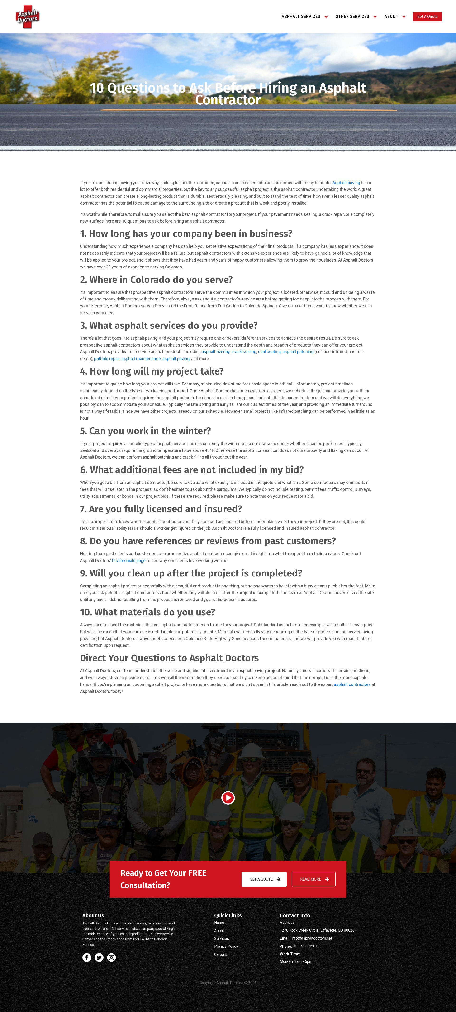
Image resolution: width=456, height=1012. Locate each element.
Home (219, 923)
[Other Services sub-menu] (376, 16)
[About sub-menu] (405, 16)
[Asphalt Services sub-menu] (327, 16)
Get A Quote (427, 16)
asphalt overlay (216, 351)
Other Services (352, 16)
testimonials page (129, 560)
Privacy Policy (226, 946)
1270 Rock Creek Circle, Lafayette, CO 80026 (317, 930)
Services (221, 939)
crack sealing (243, 351)
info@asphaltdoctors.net (311, 938)
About (391, 16)
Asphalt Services (301, 16)
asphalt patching (298, 351)
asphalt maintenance (141, 358)
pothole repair (107, 358)
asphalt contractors (352, 684)
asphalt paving (176, 358)
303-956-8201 (305, 946)
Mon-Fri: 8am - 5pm (296, 962)
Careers (220, 954)
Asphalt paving (346, 182)
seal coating (269, 351)
